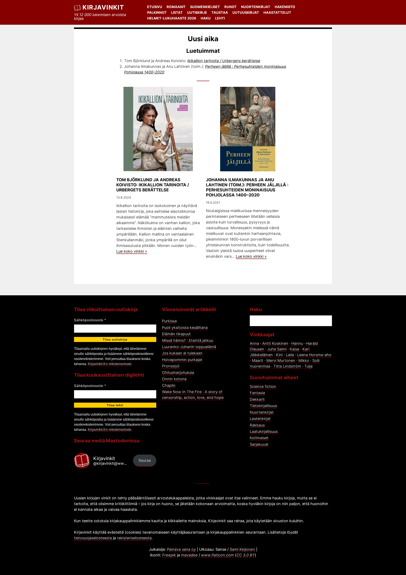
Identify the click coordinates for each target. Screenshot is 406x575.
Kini (279, 355)
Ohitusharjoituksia (178, 372)
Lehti (220, 18)
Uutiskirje (197, 12)
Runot (230, 7)
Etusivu (154, 7)
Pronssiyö (171, 366)
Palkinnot (157, 12)
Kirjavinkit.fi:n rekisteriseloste (109, 364)
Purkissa (169, 321)
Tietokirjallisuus (263, 405)
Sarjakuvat (259, 444)
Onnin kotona (174, 379)
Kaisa (294, 349)
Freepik (169, 555)
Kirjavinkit (103, 7)
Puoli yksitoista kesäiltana (185, 327)
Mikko (303, 360)
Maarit (257, 360)
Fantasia (257, 393)
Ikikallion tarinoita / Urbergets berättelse (223, 61)
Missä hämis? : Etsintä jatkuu (187, 340)
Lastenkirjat (260, 418)
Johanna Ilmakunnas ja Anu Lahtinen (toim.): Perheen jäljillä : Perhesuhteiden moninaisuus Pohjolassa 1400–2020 (247, 187)
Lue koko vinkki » (131, 251)
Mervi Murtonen (280, 360)
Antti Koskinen (275, 343)
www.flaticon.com (217, 555)
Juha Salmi (277, 349)
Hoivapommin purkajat (182, 359)
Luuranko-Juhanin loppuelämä (189, 347)
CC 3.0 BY (245, 555)
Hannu (297, 343)
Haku (206, 18)
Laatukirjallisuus (264, 431)
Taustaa (219, 12)
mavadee (189, 555)
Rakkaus (257, 425)
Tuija (308, 366)
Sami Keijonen (242, 549)
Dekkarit (257, 399)
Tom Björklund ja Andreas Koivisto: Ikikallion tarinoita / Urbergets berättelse (152, 184)
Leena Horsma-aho (314, 355)
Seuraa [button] (145, 460)
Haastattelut (277, 12)
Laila (290, 355)
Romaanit (176, 7)
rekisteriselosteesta (134, 538)
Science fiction (263, 386)
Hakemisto (285, 7)
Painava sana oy (181, 549)
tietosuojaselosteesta (93, 538)
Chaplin (169, 385)
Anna (254, 343)
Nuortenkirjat (255, 7)
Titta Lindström (287, 366)
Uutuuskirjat (245, 12)
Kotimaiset (259, 438)
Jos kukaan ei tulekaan (182, 353)
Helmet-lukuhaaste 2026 (171, 18)
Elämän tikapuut (176, 334)
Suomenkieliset (205, 7)
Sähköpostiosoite (90, 320)
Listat (177, 12)
